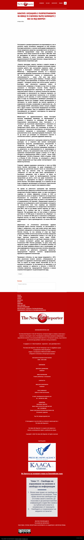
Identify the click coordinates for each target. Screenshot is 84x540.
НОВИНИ (41, 3)
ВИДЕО (61, 3)
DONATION (20, 303)
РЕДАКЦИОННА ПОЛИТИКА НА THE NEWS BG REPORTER (31, 310)
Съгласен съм (25, 538)
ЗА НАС (48, 3)
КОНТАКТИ (54, 3)
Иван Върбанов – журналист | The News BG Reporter (30, 308)
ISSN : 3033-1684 (21, 305)
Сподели (20, 273)
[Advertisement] (62, 30)
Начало (19, 295)
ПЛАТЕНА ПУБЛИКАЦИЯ (23, 306)
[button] (36, 33)
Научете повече (18, 538)
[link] (25, 4)
